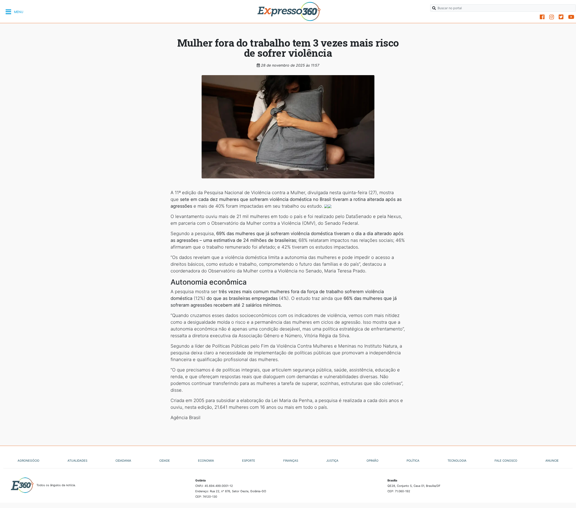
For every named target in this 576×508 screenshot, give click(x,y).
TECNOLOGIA (457, 460)
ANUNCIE (552, 460)
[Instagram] (551, 17)
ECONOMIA (206, 460)
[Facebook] (542, 17)
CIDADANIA (123, 460)
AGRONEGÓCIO (28, 460)
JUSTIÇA (332, 460)
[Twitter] (561, 17)
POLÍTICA (413, 460)
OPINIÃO (372, 460)
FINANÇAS (290, 460)
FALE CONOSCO (506, 460)
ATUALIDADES (77, 460)
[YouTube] (571, 17)
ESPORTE (248, 460)
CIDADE (164, 460)
